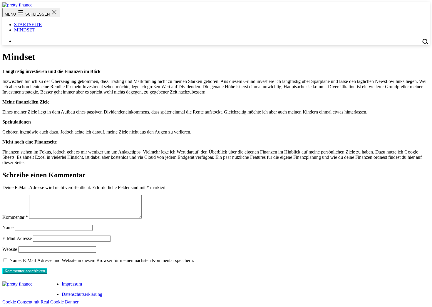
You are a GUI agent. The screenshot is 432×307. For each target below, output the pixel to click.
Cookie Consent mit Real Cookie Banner (40, 301)
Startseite (28, 24)
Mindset (24, 29)
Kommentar (15, 217)
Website (9, 249)
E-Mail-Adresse (17, 238)
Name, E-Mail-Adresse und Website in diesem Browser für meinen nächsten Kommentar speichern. (101, 260)
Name (8, 227)
